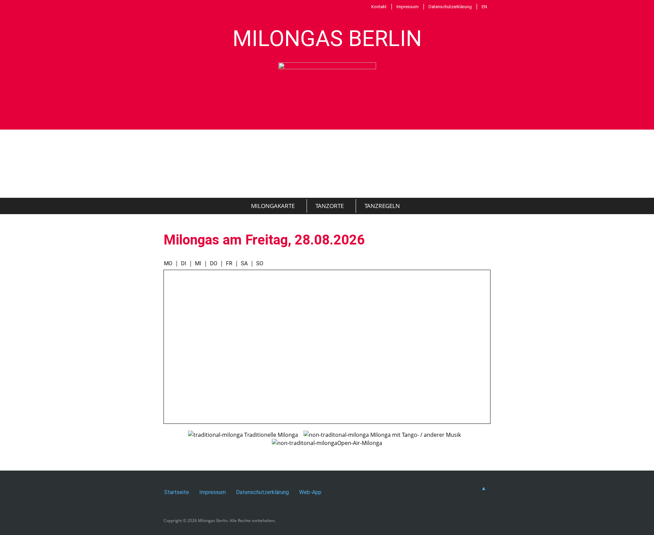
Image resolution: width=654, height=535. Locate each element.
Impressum (407, 6)
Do (213, 263)
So (259, 263)
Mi (198, 263)
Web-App (310, 492)
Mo (168, 263)
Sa (244, 263)
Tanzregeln (382, 206)
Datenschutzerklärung (450, 6)
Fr (229, 263)
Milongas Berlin (327, 38)
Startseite (176, 492)
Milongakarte (273, 206)
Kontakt (379, 6)
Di (183, 263)
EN (484, 6)
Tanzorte (329, 206)
